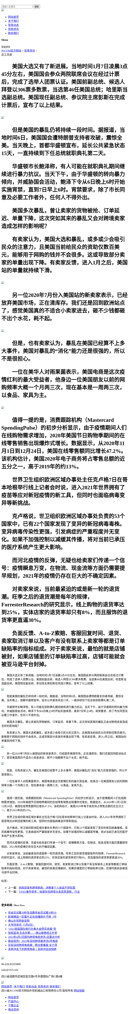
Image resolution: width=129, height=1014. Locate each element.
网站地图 (79, 990)
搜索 (36, 6)
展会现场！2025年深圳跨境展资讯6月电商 (33, 941)
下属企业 (13, 1005)
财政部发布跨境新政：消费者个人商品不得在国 (47, 887)
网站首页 (13, 17)
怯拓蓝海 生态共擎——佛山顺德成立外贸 (32, 932)
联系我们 (13, 33)
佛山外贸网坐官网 (19, 920)
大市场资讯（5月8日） (21, 924)
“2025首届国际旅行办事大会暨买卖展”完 (32, 928)
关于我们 (13, 21)
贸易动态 (13, 25)
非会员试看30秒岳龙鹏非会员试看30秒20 (32, 912)
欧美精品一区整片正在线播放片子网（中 (32, 916)
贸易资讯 (13, 29)
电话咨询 (13, 1009)
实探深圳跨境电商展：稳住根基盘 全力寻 (32, 945)
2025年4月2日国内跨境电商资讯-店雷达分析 (34, 937)
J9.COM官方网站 (11, 50)
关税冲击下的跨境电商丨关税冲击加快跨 (32, 949)
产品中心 (13, 1001)
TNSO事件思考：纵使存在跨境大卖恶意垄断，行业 (49, 891)
